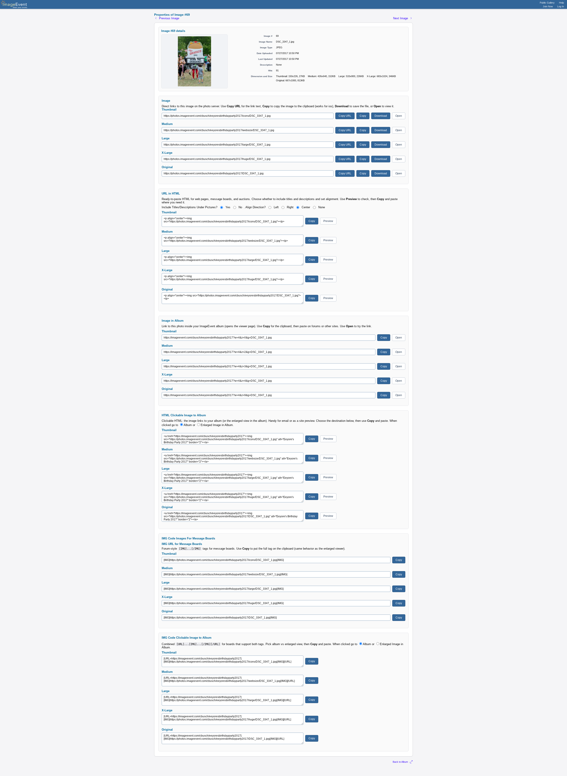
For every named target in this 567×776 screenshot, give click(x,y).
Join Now (548, 6)
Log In (560, 6)
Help (561, 2)
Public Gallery (547, 2)
